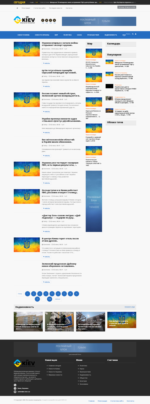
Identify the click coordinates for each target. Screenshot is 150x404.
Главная (91, 401)
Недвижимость (111, 35)
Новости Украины (42, 35)
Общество (83, 378)
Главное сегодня (55, 366)
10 (37, 299)
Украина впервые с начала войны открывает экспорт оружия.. (60, 43)
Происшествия (93, 35)
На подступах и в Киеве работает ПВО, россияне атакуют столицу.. (60, 191)
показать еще (130, 307)
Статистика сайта (39, 8)
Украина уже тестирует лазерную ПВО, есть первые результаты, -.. (60, 163)
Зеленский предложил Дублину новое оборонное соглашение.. (59, 264)
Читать (47, 63)
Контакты (69, 8)
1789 (49, 299)
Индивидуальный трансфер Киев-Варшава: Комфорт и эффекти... (93, 89)
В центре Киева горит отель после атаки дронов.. (60, 239)
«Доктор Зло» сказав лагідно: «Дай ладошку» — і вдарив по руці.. (61, 216)
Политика (67, 35)
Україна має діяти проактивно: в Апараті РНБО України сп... (125, 88)
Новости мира (91, 60)
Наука (79, 35)
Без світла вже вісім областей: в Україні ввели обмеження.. (58, 140)
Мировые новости (55, 375)
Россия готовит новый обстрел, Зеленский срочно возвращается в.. (61, 94)
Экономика (84, 384)
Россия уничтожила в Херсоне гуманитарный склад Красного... (124, 76)
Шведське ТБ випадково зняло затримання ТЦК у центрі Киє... (124, 64)
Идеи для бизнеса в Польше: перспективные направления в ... (93, 114)
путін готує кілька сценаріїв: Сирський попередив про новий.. (59, 71)
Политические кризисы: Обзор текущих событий (92, 161)
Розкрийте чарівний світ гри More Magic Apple (93, 139)
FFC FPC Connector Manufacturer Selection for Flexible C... (93, 65)
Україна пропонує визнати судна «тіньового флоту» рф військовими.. (61, 119)
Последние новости (55, 8)
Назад (20, 294)
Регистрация (26, 8)
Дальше (57, 299)
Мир (56, 35)
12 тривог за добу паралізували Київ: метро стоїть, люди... (124, 113)
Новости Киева (66, 2)
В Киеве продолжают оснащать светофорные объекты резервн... (124, 101)
